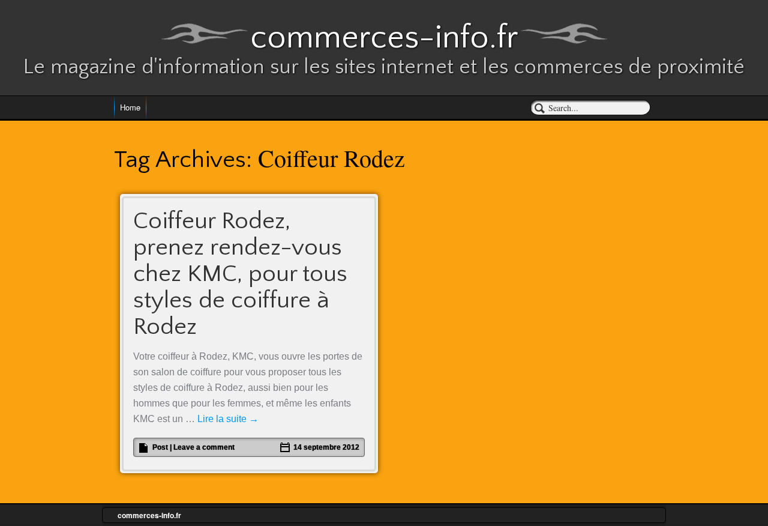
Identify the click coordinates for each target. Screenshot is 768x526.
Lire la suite (228, 419)
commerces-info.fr (384, 37)
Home (130, 107)
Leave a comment (204, 447)
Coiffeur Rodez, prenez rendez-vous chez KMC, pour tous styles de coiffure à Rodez (240, 274)
